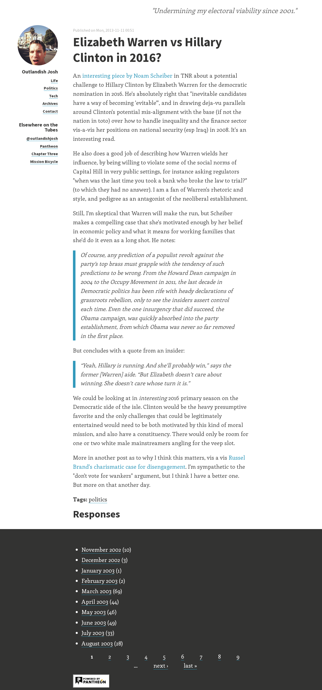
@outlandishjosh (42, 138)
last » (190, 665)
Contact (50, 111)
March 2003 (96, 591)
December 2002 (101, 560)
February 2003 (99, 580)
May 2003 (94, 612)
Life (54, 80)
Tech (53, 95)
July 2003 (93, 632)
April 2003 (95, 601)
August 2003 (97, 643)
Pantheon (49, 146)
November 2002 (101, 549)
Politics (51, 88)
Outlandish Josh (40, 71)
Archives (50, 103)
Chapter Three (44, 153)
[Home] (38, 64)
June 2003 (94, 622)
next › (160, 665)
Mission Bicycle (44, 161)
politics (98, 499)
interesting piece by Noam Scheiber (127, 75)
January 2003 (98, 570)
